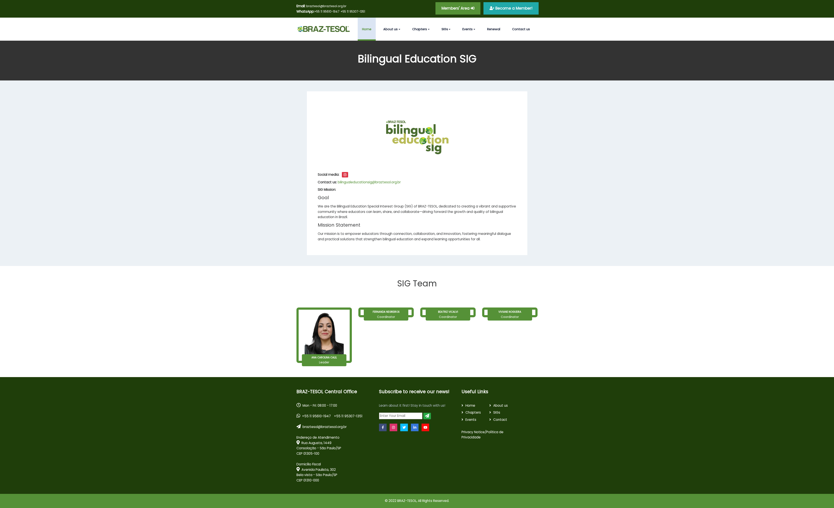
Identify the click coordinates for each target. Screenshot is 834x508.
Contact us (521, 29)
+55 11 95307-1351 (353, 12)
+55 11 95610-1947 (326, 12)
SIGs (496, 412)
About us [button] (390, 29)
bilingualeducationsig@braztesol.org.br (369, 182)
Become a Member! (513, 8)
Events (470, 419)
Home (366, 29)
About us (500, 405)
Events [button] (467, 29)
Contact (500, 419)
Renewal (493, 29)
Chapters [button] (419, 29)
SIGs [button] (445, 29)
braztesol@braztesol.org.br (321, 6)
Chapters (473, 412)
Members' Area (456, 8)
